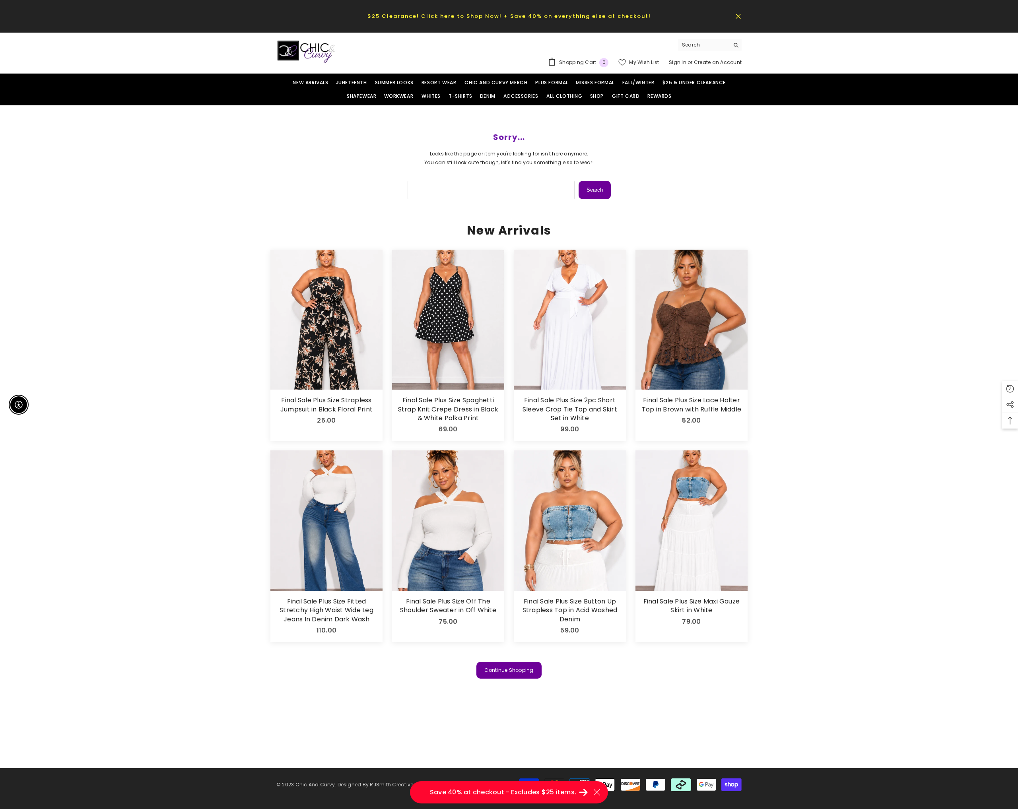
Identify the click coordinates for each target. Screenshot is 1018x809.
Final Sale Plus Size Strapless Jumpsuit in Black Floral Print (326, 404)
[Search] (710, 45)
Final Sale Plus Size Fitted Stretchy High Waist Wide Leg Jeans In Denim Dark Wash (326, 610)
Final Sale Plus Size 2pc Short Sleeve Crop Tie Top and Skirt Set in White (570, 409)
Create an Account (718, 62)
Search (595, 190)
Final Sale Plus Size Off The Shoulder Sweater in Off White (448, 606)
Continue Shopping (508, 670)
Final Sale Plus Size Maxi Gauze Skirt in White (691, 606)
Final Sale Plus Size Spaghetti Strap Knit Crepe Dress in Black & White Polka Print (448, 409)
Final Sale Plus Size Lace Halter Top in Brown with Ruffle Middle (691, 404)
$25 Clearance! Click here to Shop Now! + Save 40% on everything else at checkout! (509, 16)
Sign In (678, 62)
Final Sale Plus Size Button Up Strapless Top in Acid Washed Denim (570, 610)
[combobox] (703, 45)
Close (738, 16)
